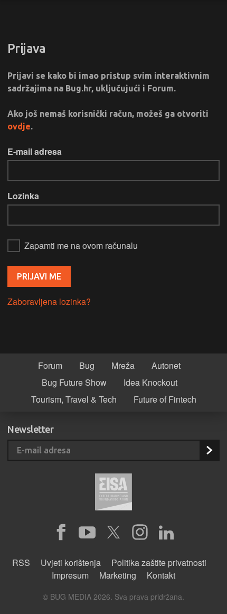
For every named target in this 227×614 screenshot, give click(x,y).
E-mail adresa (34, 151)
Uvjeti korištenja (71, 562)
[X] (113, 532)
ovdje (19, 126)
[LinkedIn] (166, 532)
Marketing (117, 575)
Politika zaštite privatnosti (158, 562)
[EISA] (113, 493)
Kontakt (161, 575)
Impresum (70, 575)
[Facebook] (61, 532)
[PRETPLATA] (209, 450)
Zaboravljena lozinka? (49, 301)
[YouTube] (87, 532)
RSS (21, 562)
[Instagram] (140, 532)
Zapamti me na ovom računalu (81, 245)
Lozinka (23, 196)
